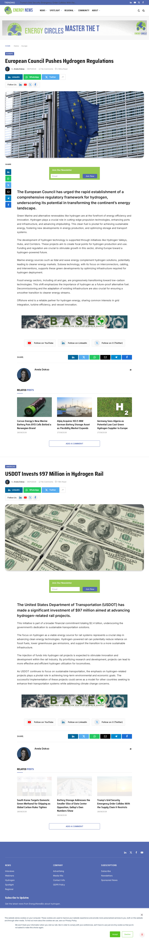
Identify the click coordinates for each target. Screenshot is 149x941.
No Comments (47, 69)
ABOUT (95, 10)
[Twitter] (8, 185)
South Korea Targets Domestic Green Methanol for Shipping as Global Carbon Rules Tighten (33, 803)
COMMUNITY (83, 10)
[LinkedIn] (8, 172)
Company (58, 865)
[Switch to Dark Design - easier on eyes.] (139, 10)
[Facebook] (8, 205)
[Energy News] (18, 10)
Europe (24, 46)
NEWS (42, 10)
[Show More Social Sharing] (63, 77)
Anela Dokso (19, 69)
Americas (10, 467)
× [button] (141, 913)
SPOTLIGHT (55, 10)
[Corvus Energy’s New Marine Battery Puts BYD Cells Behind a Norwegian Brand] (34, 407)
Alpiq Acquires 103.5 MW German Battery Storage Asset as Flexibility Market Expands (73, 424)
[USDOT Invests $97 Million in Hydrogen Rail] (74, 537)
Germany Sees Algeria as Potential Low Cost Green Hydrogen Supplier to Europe (112, 424)
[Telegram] (8, 198)
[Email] (8, 192)
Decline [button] (127, 934)
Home (16, 46)
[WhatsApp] (8, 178)
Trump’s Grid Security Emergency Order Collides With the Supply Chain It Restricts (113, 803)
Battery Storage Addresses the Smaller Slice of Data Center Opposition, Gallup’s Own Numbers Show (73, 805)
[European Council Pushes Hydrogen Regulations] (74, 124)
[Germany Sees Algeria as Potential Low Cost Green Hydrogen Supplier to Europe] (114, 407)
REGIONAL (68, 10)
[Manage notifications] (142, 934)
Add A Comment (74, 443)
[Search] (143, 10)
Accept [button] (115, 934)
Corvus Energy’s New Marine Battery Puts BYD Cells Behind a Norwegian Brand (49, 2)
